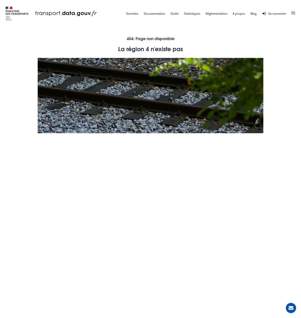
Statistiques (192, 13)
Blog (253, 13)
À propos (239, 13)
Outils (175, 13)
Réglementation (216, 13)
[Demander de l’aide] (291, 308)
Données (132, 13)
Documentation (154, 13)
